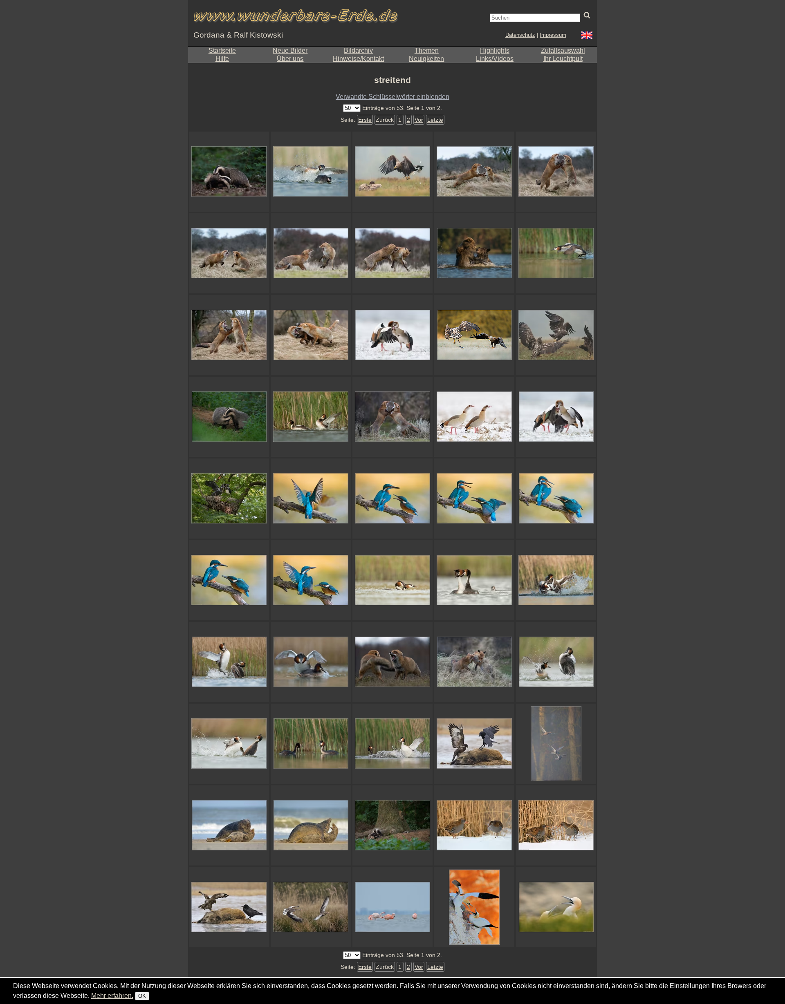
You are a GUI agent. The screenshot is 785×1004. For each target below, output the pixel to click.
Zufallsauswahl (563, 50)
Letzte (435, 119)
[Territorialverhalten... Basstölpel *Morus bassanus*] (556, 907)
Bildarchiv (358, 50)
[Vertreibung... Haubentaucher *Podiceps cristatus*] (311, 417)
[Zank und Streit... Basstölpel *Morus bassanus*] (474, 907)
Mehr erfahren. (112, 995)
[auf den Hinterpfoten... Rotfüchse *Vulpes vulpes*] (556, 172)
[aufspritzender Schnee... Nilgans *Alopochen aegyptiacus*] (556, 417)
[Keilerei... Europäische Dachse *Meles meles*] (392, 825)
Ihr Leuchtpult (563, 58)
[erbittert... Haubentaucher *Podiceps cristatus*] (229, 744)
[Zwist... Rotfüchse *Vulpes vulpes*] (311, 335)
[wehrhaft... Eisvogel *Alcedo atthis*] (474, 498)
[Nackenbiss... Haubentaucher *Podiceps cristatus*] (392, 580)
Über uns (290, 58)
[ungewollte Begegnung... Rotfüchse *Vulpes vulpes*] (229, 253)
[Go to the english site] (586, 36)
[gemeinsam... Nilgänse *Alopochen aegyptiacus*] (474, 417)
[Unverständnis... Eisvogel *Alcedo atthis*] (392, 498)
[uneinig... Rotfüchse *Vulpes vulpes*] (392, 662)
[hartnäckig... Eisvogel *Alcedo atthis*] (556, 498)
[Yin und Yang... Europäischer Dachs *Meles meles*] (229, 417)
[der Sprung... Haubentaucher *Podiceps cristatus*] (229, 662)
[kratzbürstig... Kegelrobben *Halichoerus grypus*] (311, 825)
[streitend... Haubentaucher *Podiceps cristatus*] (311, 744)
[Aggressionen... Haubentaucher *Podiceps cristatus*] (311, 172)
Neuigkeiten (426, 58)
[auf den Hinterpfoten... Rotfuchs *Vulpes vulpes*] (392, 417)
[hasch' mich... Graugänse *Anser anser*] (311, 907)
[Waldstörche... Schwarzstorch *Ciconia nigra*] (229, 498)
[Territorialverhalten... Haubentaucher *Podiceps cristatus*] (556, 580)
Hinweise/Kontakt (358, 58)
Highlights (494, 50)
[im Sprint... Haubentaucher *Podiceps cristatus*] (556, 253)
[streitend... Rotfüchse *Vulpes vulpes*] (474, 172)
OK (142, 996)
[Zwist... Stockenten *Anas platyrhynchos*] (556, 744)
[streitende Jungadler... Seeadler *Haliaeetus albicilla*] (556, 335)
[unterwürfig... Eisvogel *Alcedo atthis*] (229, 580)
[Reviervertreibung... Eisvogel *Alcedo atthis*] (311, 580)
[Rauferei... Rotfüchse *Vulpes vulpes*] (474, 662)
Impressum (553, 35)
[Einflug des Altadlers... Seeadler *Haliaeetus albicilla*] (392, 172)
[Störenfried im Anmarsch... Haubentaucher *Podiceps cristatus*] (474, 580)
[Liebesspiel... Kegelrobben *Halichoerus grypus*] (229, 825)
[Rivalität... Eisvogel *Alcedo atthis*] (311, 498)
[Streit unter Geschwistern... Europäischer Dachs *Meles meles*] (229, 172)
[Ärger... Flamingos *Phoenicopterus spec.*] (392, 907)
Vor (419, 119)
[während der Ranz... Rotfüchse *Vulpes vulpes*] (311, 253)
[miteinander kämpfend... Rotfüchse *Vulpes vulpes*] (392, 253)
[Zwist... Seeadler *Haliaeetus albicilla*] (474, 335)
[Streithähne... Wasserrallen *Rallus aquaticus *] (556, 825)
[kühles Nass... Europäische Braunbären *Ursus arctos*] (474, 253)
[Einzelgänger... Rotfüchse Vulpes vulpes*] (229, 335)
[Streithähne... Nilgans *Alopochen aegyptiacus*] (392, 335)
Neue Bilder (290, 50)
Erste (365, 119)
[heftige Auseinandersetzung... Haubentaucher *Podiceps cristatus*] (392, 744)
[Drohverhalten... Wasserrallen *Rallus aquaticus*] (474, 825)
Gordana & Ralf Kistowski (238, 35)
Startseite (222, 50)
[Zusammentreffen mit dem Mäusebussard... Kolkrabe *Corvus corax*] (474, 744)
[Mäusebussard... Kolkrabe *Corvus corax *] (229, 907)
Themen (427, 50)
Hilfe (222, 58)
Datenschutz (520, 35)
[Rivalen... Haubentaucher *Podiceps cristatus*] (556, 662)
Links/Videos (495, 58)
